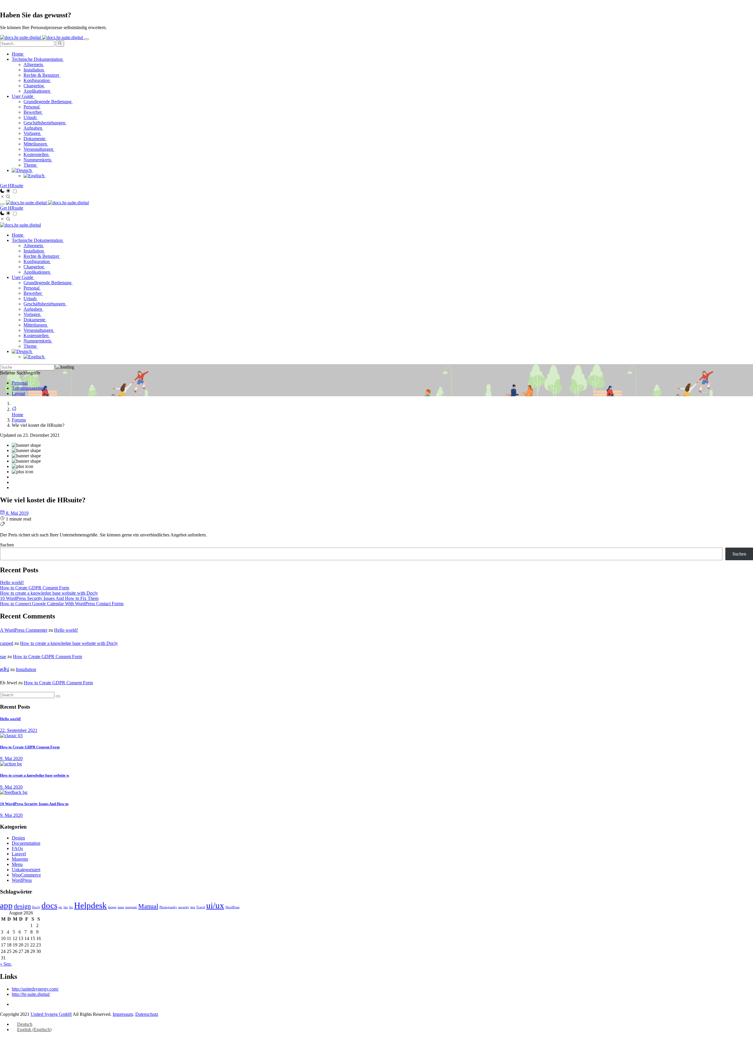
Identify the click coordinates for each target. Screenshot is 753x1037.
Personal (32, 106)
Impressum (123, 1014)
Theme (31, 165)
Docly (36, 907)
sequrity (183, 907)
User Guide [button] (23, 96)
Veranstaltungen (39, 149)
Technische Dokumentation (38, 240)
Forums (19, 419)
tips (192, 907)
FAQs (17, 848)
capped (6, 643)
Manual (148, 906)
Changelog (34, 85)
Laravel (19, 853)
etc (60, 907)
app (6, 905)
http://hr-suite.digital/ (31, 994)
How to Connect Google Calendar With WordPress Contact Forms (62, 603)
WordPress (22, 880)
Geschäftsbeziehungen (45, 122)
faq (66, 907)
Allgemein (34, 64)
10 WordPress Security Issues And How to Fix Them (49, 598)
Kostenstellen (37, 154)
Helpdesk (90, 905)
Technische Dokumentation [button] (38, 59)
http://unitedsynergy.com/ (35, 988)
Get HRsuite (11, 185)
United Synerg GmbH (51, 1014)
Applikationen (37, 90)
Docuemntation (26, 843)
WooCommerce (26, 874)
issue (121, 907)
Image (112, 907)
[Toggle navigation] (86, 39)
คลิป (4, 669)
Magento (20, 859)
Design (18, 837)
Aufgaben (33, 128)
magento (131, 907)
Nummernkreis (38, 159)
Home (18, 53)
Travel (200, 907)
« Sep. (6, 963)
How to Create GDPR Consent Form (34, 587)
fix (71, 907)
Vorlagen (32, 133)
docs (49, 905)
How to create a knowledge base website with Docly (49, 593)
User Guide (23, 277)
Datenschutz (146, 1014)
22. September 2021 (18, 730)
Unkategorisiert (26, 869)
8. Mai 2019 (17, 513)
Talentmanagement (29, 388)
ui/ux (215, 905)
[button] (22, 170)
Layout (18, 393)
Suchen (7, 544)
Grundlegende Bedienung (48, 101)
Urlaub (31, 117)
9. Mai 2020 (11, 758)
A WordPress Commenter (23, 630)
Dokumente (35, 138)
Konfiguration (37, 80)
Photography (168, 907)
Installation (34, 69)
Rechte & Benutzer (42, 75)
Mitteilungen (36, 143)
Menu (17, 864)
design (22, 906)
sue (3, 656)
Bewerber (33, 112)
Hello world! (12, 582)
